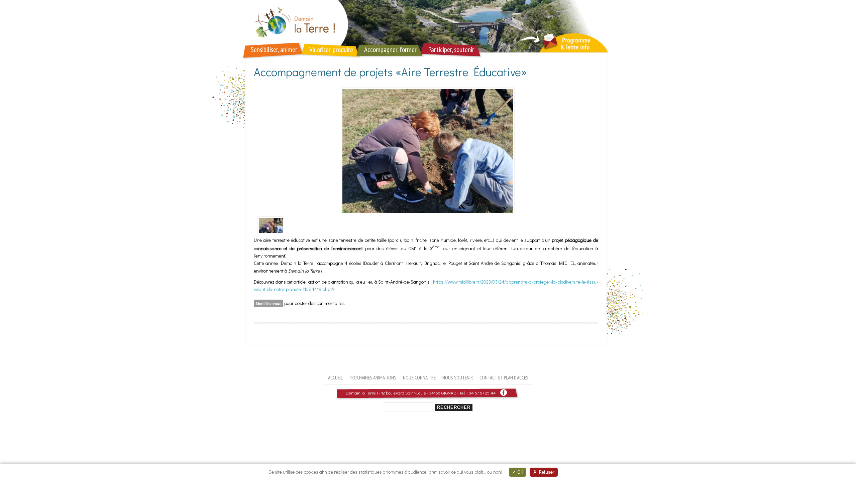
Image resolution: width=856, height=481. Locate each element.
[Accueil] (428, 26)
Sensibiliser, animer (274, 49)
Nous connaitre (419, 377)
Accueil (335, 377)
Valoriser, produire (331, 49)
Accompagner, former (390, 49)
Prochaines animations (372, 377)
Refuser (545, 472)
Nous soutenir (457, 377)
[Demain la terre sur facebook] (503, 392)
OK (519, 472)
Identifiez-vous (268, 303)
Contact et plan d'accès (503, 377)
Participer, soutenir (451, 49)
